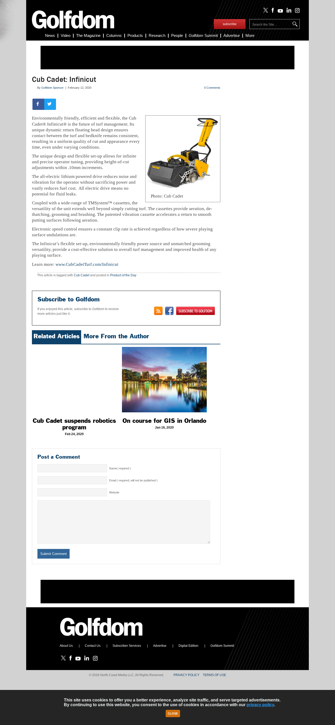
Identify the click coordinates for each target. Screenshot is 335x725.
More (249, 35)
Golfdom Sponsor (52, 87)
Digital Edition (188, 646)
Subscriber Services (127, 646)
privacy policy (260, 704)
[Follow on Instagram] (296, 11)
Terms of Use (214, 675)
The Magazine (88, 35)
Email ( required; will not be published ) (133, 480)
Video (65, 35)
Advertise (232, 35)
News (50, 35)
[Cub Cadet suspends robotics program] (74, 379)
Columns (114, 35)
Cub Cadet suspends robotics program (74, 424)
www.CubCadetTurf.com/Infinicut (86, 264)
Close (173, 713)
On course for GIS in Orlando (164, 420)
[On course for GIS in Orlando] (164, 379)
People (177, 35)
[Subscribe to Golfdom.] (195, 311)
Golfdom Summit (222, 646)
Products (135, 35)
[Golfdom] (101, 638)
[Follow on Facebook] (272, 11)
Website (114, 492)
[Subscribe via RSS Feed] (158, 311)
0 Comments (212, 87)
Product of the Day (123, 275)
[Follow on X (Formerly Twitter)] (264, 11)
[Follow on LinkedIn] (288, 11)
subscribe (230, 24)
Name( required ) (120, 468)
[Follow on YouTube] (279, 11)
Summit (203, 35)
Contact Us (92, 646)
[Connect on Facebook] (169, 311)
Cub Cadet (81, 275)
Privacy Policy (186, 675)
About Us (66, 646)
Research (157, 35)
